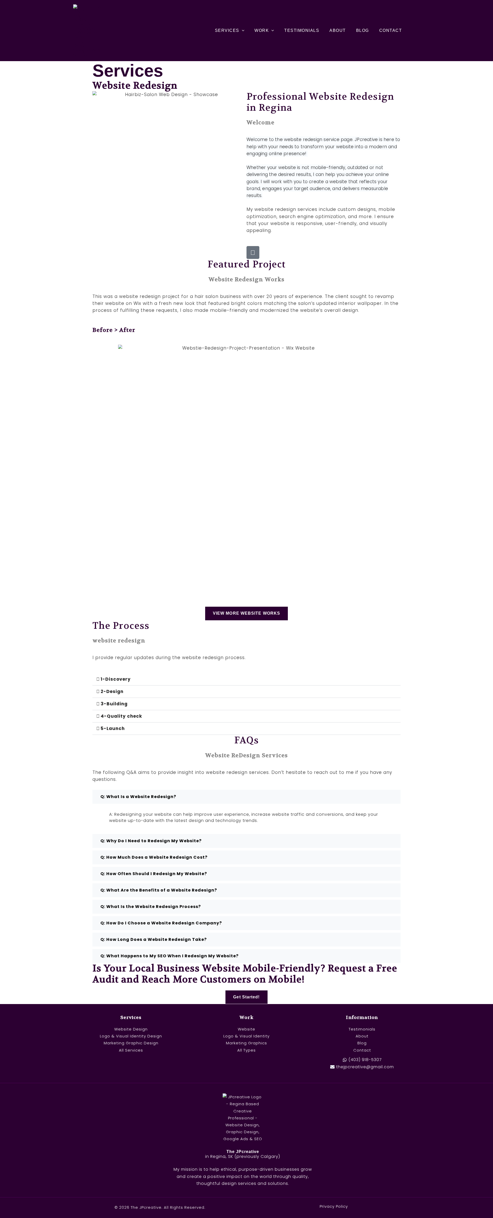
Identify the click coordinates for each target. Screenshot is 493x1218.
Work (261, 30)
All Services (131, 1050)
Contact (390, 30)
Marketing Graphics (246, 1043)
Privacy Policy (334, 1206)
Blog (362, 30)
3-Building (114, 704)
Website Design (131, 1029)
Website (246, 1029)
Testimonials (301, 30)
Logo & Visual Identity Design (131, 1036)
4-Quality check (121, 716)
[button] (241, 30)
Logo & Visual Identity (246, 1036)
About (337, 30)
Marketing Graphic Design (131, 1043)
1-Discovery (116, 679)
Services (227, 30)
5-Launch (113, 728)
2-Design (112, 691)
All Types (246, 1050)
